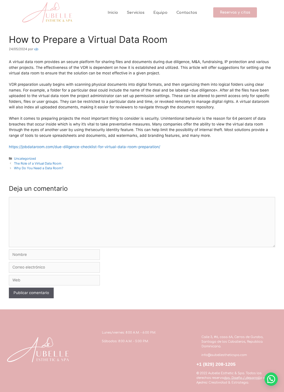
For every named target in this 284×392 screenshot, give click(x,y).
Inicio (113, 12)
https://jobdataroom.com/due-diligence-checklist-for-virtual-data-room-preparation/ (84, 147)
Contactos (186, 12)
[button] (235, 12)
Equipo (160, 12)
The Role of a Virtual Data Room (37, 163)
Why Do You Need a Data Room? (38, 168)
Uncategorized (25, 158)
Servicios (135, 12)
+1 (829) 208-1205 (216, 364)
